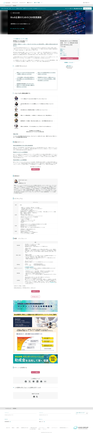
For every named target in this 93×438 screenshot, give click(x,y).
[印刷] (41, 381)
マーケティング (8, 5)
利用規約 (48, 427)
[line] (33, 381)
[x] (29, 381)
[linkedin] (37, 381)
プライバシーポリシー (42, 427)
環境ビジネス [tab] (29, 2)
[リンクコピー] (45, 381)
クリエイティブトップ (42, 414)
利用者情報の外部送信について (64, 427)
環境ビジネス (41, 421)
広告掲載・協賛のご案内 (34, 427)
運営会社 (13, 427)
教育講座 (14, 5)
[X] (37, 396)
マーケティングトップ (8, 414)
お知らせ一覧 (8, 427)
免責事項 (18, 427)
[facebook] (26, 381)
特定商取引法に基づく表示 (25, 427)
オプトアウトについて (55, 427)
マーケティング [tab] (14, 2)
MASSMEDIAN (7, 421)
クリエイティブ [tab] (21, 2)
